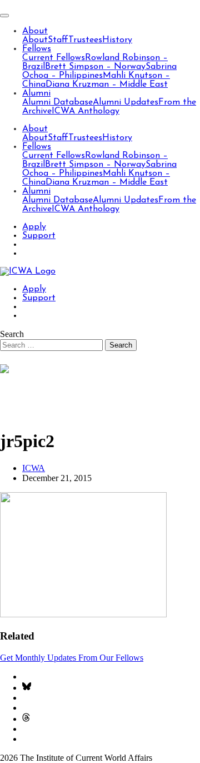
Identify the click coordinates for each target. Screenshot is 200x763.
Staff (58, 40)
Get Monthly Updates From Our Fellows (71, 657)
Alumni (36, 93)
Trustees (85, 40)
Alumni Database (57, 102)
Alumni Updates (125, 102)
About (35, 31)
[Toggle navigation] (4, 15)
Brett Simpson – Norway (95, 66)
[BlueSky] (26, 687)
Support (39, 235)
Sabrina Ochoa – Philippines (99, 71)
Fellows (36, 48)
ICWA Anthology (85, 111)
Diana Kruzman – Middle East (107, 84)
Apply (34, 226)
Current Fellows (53, 57)
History (117, 40)
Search (12, 334)
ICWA (33, 468)
